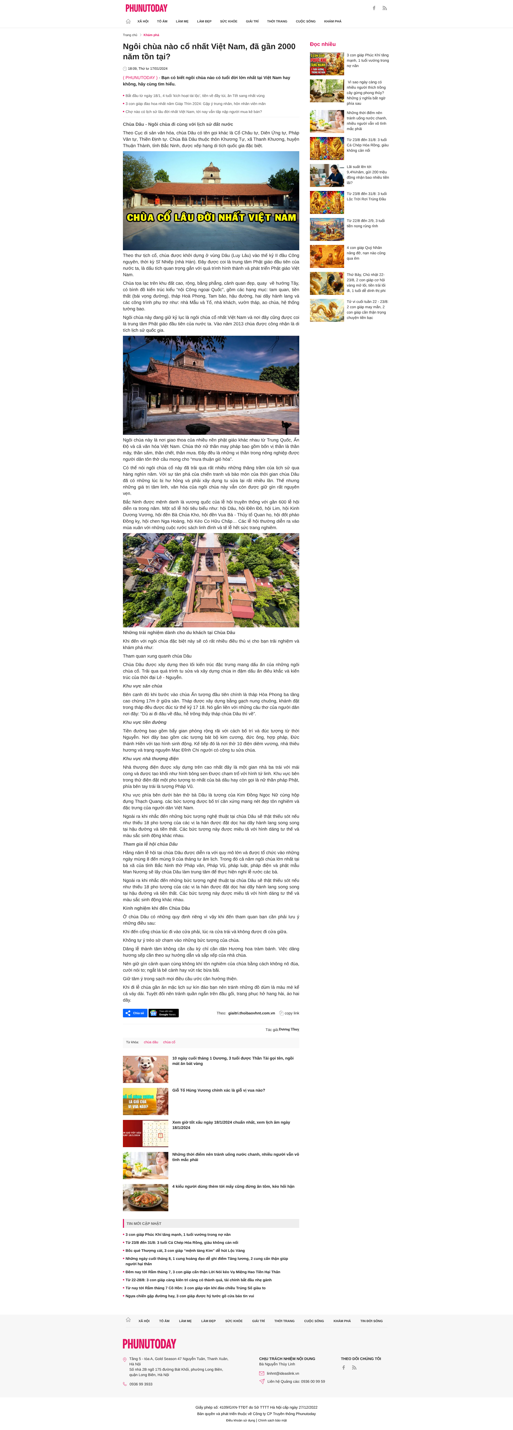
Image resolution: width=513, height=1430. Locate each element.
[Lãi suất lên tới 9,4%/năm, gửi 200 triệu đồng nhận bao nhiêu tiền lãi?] (327, 175)
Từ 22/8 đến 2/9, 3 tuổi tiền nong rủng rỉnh (366, 223)
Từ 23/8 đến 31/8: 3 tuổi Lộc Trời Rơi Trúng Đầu (367, 196)
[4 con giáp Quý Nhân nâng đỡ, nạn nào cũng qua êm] (327, 256)
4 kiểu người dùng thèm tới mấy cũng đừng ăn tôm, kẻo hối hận (233, 1186)
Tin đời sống (371, 1321)
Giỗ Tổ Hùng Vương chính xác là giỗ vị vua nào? (218, 1090)
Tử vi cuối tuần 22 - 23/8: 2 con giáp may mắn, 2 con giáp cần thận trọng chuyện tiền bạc (367, 309)
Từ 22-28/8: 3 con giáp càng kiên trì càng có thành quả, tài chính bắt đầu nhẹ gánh (199, 1280)
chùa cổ (169, 1042)
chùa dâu (151, 1042)
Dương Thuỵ (289, 1029)
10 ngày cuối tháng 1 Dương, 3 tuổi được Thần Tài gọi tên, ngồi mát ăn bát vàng (233, 1061)
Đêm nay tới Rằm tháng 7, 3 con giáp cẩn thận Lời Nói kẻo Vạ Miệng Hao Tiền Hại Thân (203, 1272)
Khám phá (332, 21)
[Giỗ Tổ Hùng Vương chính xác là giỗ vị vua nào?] (145, 1101)
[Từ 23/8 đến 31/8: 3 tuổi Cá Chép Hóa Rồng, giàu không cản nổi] (327, 148)
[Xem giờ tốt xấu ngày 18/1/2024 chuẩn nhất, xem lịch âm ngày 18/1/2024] (145, 1133)
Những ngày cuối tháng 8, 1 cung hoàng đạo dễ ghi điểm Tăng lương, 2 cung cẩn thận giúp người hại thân (207, 1261)
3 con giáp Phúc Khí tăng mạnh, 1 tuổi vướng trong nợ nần (178, 1234)
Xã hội (143, 21)
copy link (292, 1013)
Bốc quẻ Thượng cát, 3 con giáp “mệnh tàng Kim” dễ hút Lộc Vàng (185, 1250)
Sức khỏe (229, 21)
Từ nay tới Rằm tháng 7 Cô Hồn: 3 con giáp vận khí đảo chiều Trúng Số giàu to (196, 1288)
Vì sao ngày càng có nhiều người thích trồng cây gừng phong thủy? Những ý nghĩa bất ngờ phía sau (366, 93)
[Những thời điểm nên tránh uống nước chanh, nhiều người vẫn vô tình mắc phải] (145, 1165)
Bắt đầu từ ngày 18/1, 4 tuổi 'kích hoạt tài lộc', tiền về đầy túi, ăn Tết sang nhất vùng (195, 95)
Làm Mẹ (182, 21)
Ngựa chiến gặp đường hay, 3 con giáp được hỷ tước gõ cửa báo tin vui (190, 1296)
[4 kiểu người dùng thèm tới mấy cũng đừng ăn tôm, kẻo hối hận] (145, 1197)
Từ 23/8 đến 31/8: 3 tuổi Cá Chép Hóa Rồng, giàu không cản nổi (182, 1242)
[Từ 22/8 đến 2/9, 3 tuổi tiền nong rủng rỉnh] (327, 229)
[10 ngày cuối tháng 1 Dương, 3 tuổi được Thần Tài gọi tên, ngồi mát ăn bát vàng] (145, 1069)
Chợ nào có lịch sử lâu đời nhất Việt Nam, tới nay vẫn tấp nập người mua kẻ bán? (194, 112)
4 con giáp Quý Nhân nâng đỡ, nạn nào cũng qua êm (366, 252)
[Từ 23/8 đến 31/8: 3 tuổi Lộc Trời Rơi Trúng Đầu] (327, 202)
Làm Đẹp (204, 21)
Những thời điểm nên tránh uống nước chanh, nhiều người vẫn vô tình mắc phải (235, 1157)
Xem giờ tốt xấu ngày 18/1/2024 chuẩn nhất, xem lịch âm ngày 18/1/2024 (231, 1125)
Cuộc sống (306, 21)
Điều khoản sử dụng (240, 1420)
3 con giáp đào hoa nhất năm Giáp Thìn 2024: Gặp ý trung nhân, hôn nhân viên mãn (196, 103)
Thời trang (277, 21)
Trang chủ (130, 35)
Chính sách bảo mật (272, 1420)
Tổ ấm (162, 21)
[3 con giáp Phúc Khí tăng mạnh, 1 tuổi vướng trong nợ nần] (327, 63)
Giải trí (252, 21)
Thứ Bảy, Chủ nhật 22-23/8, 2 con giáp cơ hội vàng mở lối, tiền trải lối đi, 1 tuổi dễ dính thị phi (366, 282)
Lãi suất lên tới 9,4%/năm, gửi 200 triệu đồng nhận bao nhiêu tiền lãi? (368, 175)
